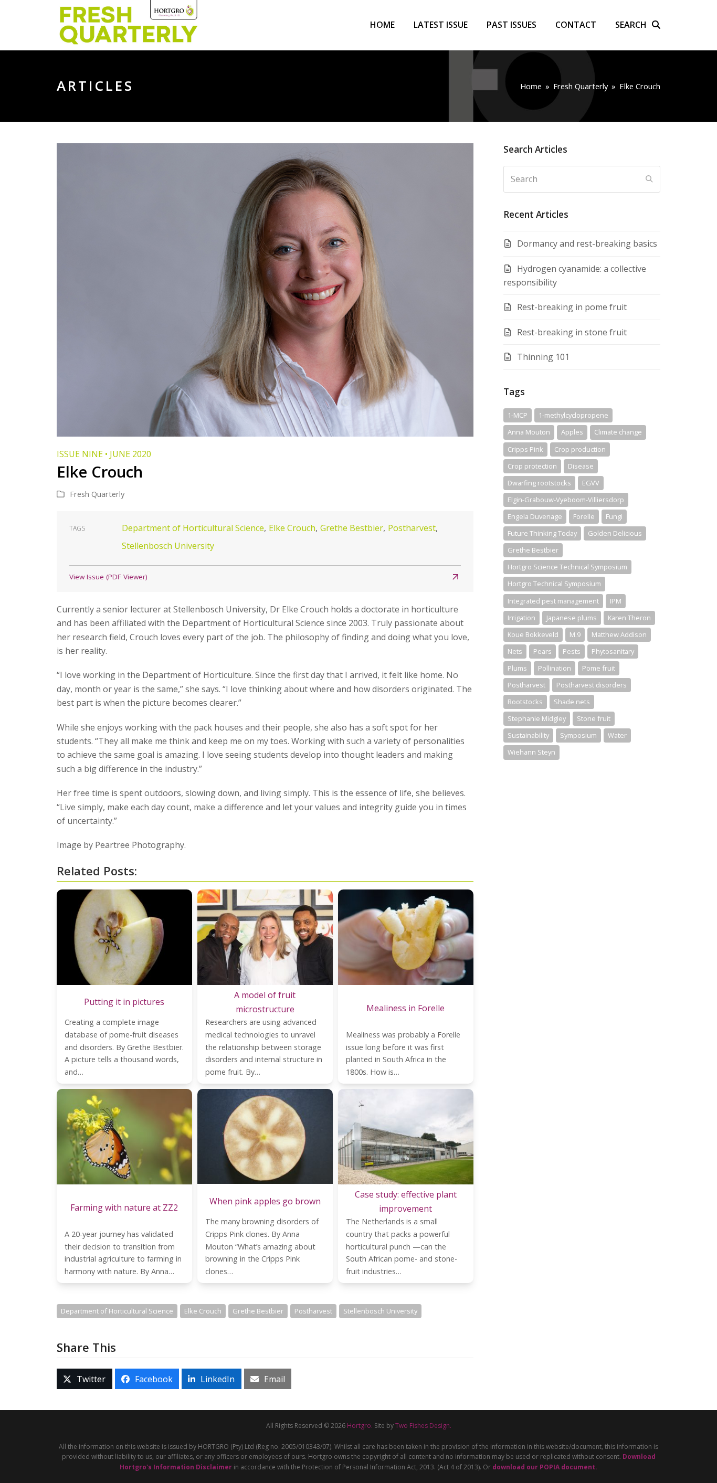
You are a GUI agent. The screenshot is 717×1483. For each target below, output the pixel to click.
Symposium (578, 735)
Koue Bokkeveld (533, 634)
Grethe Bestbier (351, 528)
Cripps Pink (525, 449)
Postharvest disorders (591, 685)
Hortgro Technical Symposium (554, 583)
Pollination (554, 668)
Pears (542, 651)
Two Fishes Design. (423, 1425)
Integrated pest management (553, 601)
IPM (615, 601)
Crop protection (532, 466)
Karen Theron (629, 617)
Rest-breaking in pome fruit (572, 307)
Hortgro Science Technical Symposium (567, 566)
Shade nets (572, 701)
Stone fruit (593, 718)
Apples (572, 432)
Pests (572, 651)
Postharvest (412, 528)
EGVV (590, 483)
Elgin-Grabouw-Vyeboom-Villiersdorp (566, 499)
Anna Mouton (529, 432)
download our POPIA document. (544, 1467)
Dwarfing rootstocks (539, 483)
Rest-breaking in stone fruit (572, 332)
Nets (515, 651)
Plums (517, 668)
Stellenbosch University (168, 546)
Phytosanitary (613, 651)
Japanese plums (571, 617)
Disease (581, 466)
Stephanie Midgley (537, 718)
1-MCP (518, 415)
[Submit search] (649, 179)
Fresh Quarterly (97, 494)
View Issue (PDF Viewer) (108, 576)
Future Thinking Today (542, 533)
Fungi (614, 516)
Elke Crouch (292, 528)
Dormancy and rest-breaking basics (587, 243)
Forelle (584, 516)
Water (617, 735)
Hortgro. (360, 1425)
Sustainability (528, 735)
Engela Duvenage (535, 516)
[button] (637, 25)
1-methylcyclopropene (573, 415)
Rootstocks (525, 701)
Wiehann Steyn (531, 752)
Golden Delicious (615, 533)
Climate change (618, 432)
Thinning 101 (543, 357)
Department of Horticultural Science (193, 528)
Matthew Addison (619, 634)
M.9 (575, 634)
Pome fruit (598, 668)
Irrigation (521, 617)
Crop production (580, 449)
